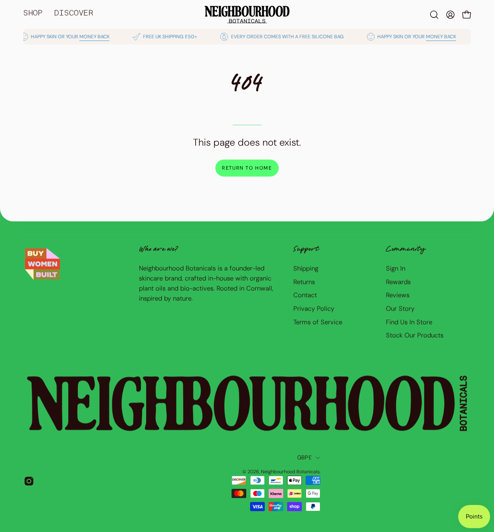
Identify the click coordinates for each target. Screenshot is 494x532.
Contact (305, 295)
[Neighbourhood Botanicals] (247, 14)
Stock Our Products (414, 335)
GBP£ (304, 457)
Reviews (397, 295)
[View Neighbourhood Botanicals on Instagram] (29, 481)
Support (306, 249)
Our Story (400, 308)
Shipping (305, 268)
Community (405, 249)
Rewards (398, 281)
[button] (434, 15)
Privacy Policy (313, 308)
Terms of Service (317, 321)
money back (88, 37)
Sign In (395, 268)
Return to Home (247, 168)
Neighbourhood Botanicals (290, 472)
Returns (304, 281)
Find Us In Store (409, 321)
